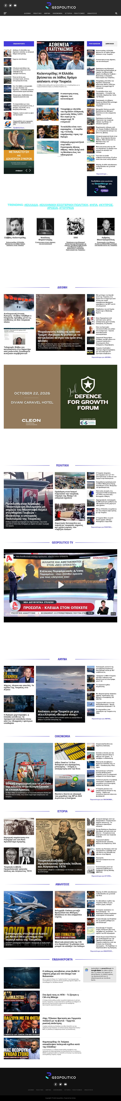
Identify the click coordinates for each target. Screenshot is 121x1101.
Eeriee (74, 1098)
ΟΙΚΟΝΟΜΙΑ (57, 13)
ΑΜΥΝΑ (47, 13)
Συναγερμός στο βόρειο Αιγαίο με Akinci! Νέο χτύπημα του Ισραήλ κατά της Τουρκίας (106, 243)
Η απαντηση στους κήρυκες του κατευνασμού (45, 243)
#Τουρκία (66, 208)
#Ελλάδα (31, 205)
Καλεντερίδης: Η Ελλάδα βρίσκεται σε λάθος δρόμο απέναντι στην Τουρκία (15, 243)
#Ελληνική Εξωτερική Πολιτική (63, 205)
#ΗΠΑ (94, 205)
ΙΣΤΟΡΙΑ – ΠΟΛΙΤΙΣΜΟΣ (75, 13)
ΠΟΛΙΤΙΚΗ (37, 13)
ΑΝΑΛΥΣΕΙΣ (92, 13)
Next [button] (30, 170)
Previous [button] (26, 170)
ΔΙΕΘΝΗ (27, 13)
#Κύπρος (106, 205)
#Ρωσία (52, 208)
